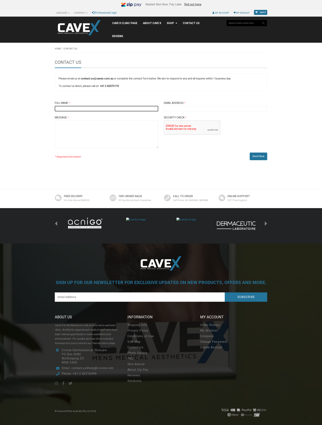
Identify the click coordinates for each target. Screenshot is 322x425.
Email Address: (174, 102)
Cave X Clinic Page (124, 23)
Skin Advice (136, 364)
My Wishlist (243, 13)
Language (62, 13)
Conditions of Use (140, 336)
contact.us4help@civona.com (92, 368)
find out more (192, 4)
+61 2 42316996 (85, 373)
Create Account (211, 347)
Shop (170, 23)
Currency (80, 13)
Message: (62, 117)
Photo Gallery (137, 353)
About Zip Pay (137, 369)
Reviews (117, 36)
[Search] (263, 23)
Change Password (213, 342)
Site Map (134, 342)
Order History (210, 325)
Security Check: (175, 117)
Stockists (134, 381)
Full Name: (62, 102)
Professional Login (105, 12)
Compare (206, 336)
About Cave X (152, 23)
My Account (221, 13)
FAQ (130, 358)
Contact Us (191, 23)
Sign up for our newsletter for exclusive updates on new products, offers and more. (161, 282)
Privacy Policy (138, 330)
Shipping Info (137, 325)
